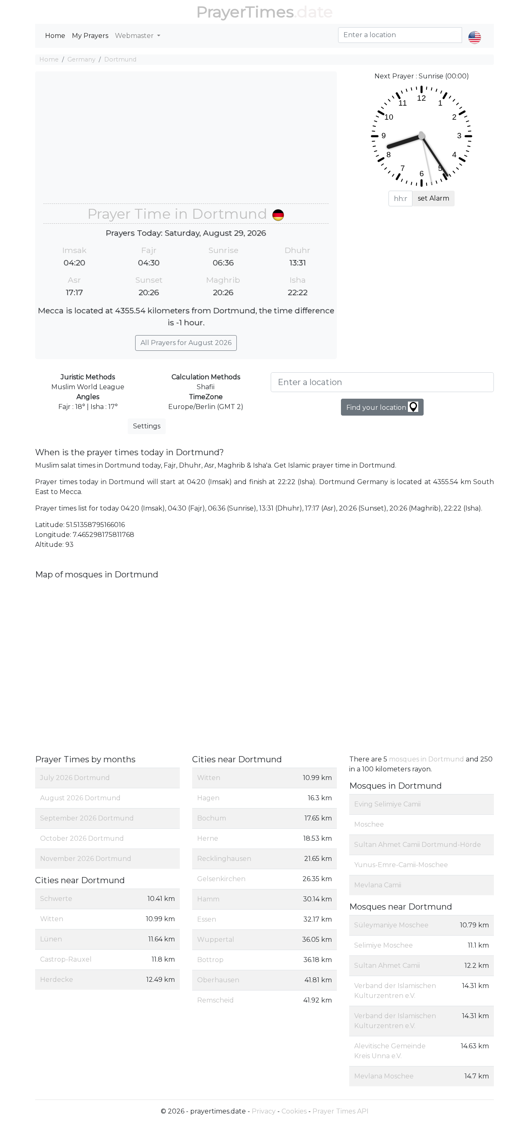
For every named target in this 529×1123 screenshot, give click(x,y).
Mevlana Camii (377, 885)
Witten (51, 919)
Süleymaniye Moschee (391, 925)
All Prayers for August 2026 (186, 343)
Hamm (208, 899)
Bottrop (210, 960)
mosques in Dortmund (426, 759)
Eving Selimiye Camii (387, 804)
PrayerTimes (245, 11)
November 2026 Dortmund (85, 859)
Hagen (208, 798)
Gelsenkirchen (221, 879)
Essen (206, 919)
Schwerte (56, 899)
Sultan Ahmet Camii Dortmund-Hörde (417, 845)
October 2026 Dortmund (82, 838)
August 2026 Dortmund (80, 798)
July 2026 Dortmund (75, 778)
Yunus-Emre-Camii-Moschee (401, 865)
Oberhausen (218, 980)
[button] (474, 30)
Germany (81, 59)
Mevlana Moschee (384, 1076)
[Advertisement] (186, 141)
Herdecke (56, 980)
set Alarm (433, 198)
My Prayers (90, 36)
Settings (146, 426)
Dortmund (120, 59)
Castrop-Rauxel (66, 959)
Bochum (211, 818)
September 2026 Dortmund (87, 818)
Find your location (377, 407)
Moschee (369, 824)
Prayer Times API (340, 1111)
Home (55, 36)
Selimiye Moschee (383, 945)
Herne (207, 838)
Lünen (51, 939)
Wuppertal (215, 939)
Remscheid (215, 1000)
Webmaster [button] (135, 36)
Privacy (264, 1111)
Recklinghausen (224, 859)
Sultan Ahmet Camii (387, 965)
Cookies (294, 1111)
